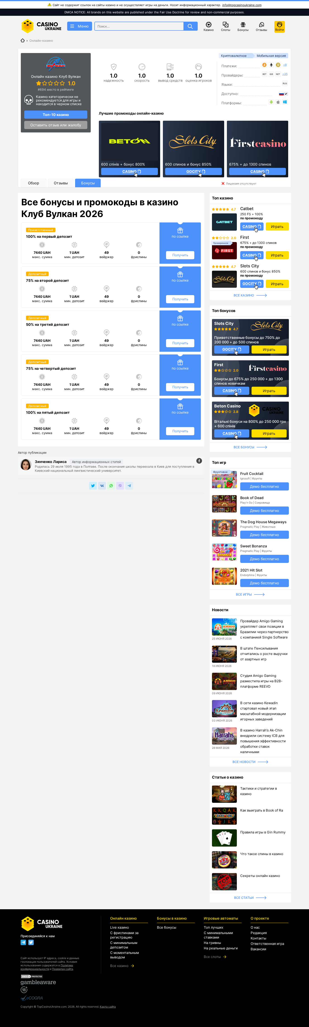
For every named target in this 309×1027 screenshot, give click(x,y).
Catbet (247, 208)
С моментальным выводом (124, 955)
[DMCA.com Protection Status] (56, 976)
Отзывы (261, 30)
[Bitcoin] (264, 65)
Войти (279, 29)
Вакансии (258, 949)
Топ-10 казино (56, 114)
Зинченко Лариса (51, 461)
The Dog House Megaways (263, 522)
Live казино (119, 927)
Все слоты (212, 957)
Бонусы (243, 30)
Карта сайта (108, 1006)
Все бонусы (244, 447)
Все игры (244, 594)
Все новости (244, 762)
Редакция (259, 933)
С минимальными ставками (218, 935)
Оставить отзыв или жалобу (55, 125)
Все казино (244, 295)
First (244, 237)
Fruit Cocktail (251, 473)
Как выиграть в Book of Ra (261, 810)
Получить (180, 255)
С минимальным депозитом (123, 945)
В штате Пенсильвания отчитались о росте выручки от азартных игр (264, 653)
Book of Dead (252, 497)
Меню (83, 26)
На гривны (212, 943)
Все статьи (244, 898)
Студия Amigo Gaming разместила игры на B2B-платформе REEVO (261, 681)
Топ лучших (213, 927)
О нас (255, 927)
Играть (277, 226)
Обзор (33, 183)
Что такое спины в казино (261, 854)
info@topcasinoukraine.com (241, 5)
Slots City (249, 266)
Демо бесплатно (264, 486)
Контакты (258, 938)
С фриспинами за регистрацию (124, 935)
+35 (285, 74)
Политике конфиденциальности (47, 967)
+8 (285, 64)
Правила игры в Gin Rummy (262, 832)
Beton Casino (227, 406)
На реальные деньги (221, 948)
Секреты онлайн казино (260, 876)
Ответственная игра (267, 943)
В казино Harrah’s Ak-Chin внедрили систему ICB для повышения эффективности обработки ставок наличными (263, 741)
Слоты (225, 30)
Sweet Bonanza (253, 546)
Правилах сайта (62, 969)
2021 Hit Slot (251, 570)
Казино (209, 30)
